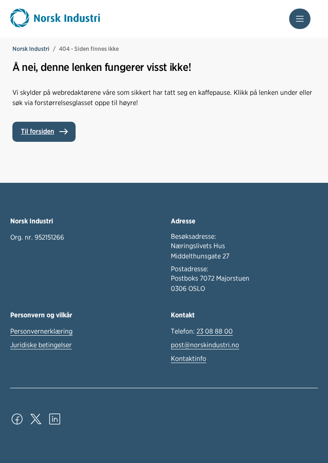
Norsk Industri (31, 48)
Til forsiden (37, 131)
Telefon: (202, 331)
